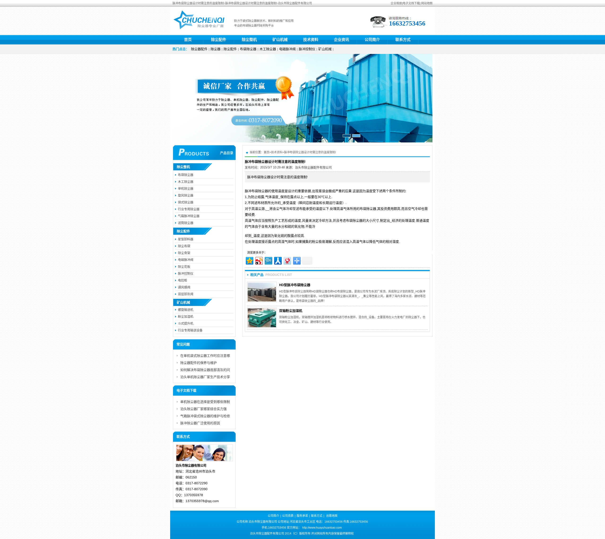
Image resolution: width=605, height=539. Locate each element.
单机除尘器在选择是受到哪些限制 (205, 402)
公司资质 (288, 515)
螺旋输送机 (185, 309)
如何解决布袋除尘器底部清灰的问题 (205, 370)
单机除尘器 (185, 188)
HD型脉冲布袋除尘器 (294, 285)
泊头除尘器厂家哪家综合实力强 (203, 409)
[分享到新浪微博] (258, 260)
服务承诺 (302, 515)
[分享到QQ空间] (249, 260)
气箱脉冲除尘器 (188, 216)
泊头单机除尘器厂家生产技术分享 (205, 377)
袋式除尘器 (185, 202)
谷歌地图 (331, 515)
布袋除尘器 (248, 49)
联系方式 (403, 40)
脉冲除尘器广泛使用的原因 (200, 423)
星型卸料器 (185, 239)
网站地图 (426, 3)
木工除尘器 (267, 49)
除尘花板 (184, 266)
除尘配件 (218, 40)
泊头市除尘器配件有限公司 (313, 167)
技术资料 (310, 40)
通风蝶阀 (184, 287)
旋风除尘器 (185, 195)
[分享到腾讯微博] (268, 260)
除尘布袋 (184, 246)
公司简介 (372, 40)
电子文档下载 (411, 3)
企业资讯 (341, 40)
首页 (188, 40)
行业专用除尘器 (188, 209)
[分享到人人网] (277, 260)
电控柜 (182, 280)
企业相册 (396, 3)
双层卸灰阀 (185, 294)
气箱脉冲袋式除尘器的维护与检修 (205, 416)
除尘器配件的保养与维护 (198, 363)
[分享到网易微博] (287, 260)
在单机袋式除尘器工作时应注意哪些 (205, 356)
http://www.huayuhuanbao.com (322, 527)
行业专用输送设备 (190, 330)
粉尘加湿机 (185, 316)
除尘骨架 (184, 253)
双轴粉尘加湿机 (290, 311)
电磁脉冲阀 (287, 49)
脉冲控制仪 (307, 49)
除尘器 (215, 49)
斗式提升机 (185, 323)
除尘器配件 (199, 49)
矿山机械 (280, 40)
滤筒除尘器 (185, 223)
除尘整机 (249, 40)
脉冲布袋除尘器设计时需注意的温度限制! (310, 152)
